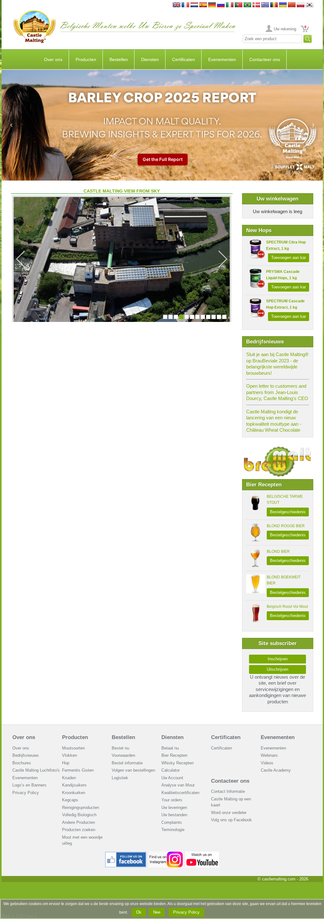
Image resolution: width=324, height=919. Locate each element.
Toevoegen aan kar (288, 257)
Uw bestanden (174, 814)
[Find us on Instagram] (166, 854)
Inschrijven (278, 659)
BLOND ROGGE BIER (286, 526)
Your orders (171, 800)
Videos (267, 763)
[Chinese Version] (292, 5)
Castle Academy (276, 770)
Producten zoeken (78, 829)
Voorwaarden (123, 755)
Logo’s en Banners (29, 785)
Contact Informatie (228, 791)
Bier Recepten (174, 755)
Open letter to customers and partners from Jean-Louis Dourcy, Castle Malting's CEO (277, 392)
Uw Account (172, 777)
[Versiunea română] (274, 5)
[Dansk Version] (256, 5)
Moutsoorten (73, 748)
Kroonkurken (73, 792)
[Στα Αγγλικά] (265, 5)
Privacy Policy (25, 792)
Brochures (21, 763)
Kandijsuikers (74, 785)
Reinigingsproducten (80, 807)
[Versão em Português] (238, 5)
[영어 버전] (309, 5)
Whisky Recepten (177, 763)
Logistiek (120, 777)
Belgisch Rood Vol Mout (287, 606)
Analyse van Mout (178, 785)
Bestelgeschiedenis (288, 511)
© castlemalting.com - (283, 879)
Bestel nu (120, 748)
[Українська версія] (283, 5)
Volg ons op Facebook (231, 819)
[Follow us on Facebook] (125, 854)
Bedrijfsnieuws (25, 755)
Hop (65, 763)
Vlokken (69, 755)
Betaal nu (170, 748)
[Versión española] (203, 5)
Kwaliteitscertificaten (180, 792)
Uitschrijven (277, 669)
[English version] (176, 5)
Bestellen (118, 59)
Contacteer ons (264, 59)
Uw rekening (285, 29)
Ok (139, 912)
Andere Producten (78, 822)
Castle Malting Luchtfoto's (36, 770)
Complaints (171, 822)
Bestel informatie (127, 763)
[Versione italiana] (230, 5)
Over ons (53, 59)
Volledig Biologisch (79, 814)
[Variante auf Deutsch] (212, 5)
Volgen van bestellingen (133, 770)
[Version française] (185, 5)
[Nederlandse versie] (194, 5)
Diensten (150, 59)
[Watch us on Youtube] (202, 854)
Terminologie (172, 829)
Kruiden (69, 777)
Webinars (269, 755)
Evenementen (222, 59)
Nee (157, 912)
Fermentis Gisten (78, 770)
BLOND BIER (278, 551)
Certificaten (183, 59)
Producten (86, 59)
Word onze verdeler (228, 812)
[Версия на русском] (221, 5)
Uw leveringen (174, 807)
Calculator (170, 770)
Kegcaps (70, 800)
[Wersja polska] (300, 5)
